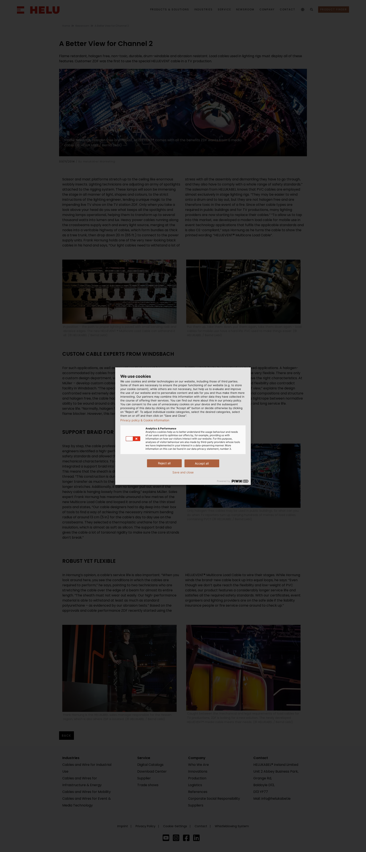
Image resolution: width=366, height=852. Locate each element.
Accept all (202, 463)
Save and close (183, 472)
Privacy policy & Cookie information (144, 420)
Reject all (164, 463)
